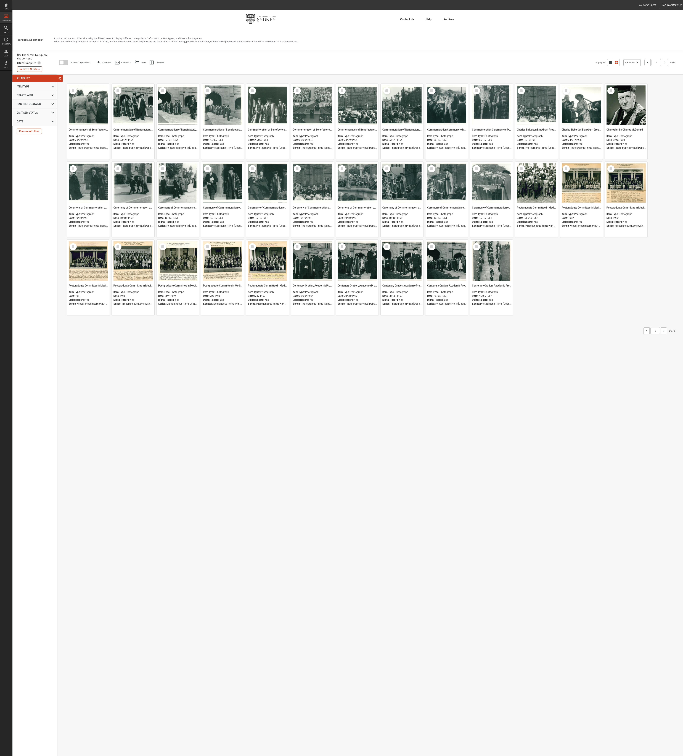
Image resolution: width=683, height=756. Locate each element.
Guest (653, 5)
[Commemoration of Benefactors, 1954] (88, 105)
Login (6, 56)
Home (6, 9)
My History (6, 44)
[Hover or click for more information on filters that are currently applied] (39, 63)
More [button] (6, 67)
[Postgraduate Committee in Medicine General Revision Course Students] (536, 183)
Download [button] (104, 62)
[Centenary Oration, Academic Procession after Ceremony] (312, 261)
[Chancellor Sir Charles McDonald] (626, 105)
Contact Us (407, 19)
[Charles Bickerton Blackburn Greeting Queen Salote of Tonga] (581, 105)
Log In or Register (665, 5)
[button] (123, 62)
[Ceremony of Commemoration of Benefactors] (88, 183)
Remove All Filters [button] (30, 69)
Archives (448, 19)
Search (6, 32)
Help (428, 19)
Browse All (6, 20)
